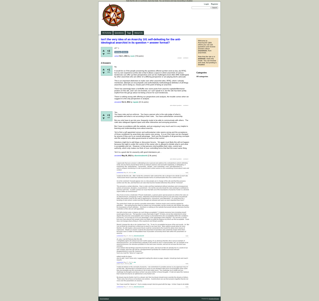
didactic (125, 52)
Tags (129, 33)
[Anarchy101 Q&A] (113, 26)
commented (120, 172)
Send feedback (104, 298)
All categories (202, 76)
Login (206, 4)
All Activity (106, 33)
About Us (138, 33)
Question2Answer (214, 298)
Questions (119, 33)
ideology (118, 52)
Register (214, 4)
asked (116, 56)
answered (117, 102)
